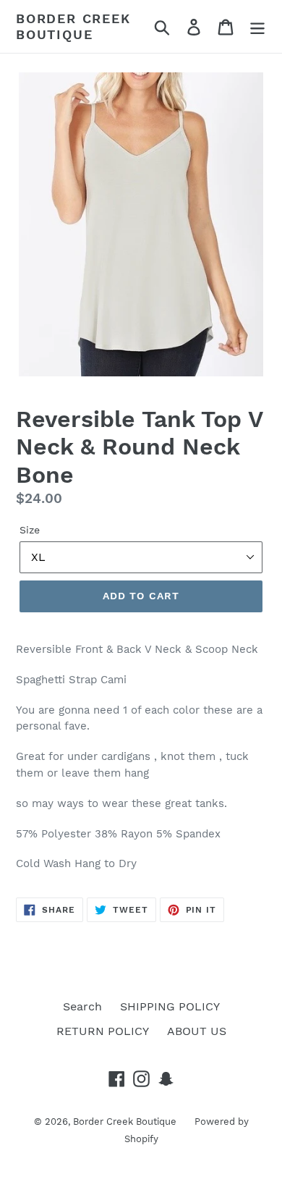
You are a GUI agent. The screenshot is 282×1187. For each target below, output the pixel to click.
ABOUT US (196, 1031)
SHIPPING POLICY (170, 1006)
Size (30, 530)
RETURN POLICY (102, 1031)
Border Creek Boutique (73, 26)
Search (82, 1006)
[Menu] (257, 26)
